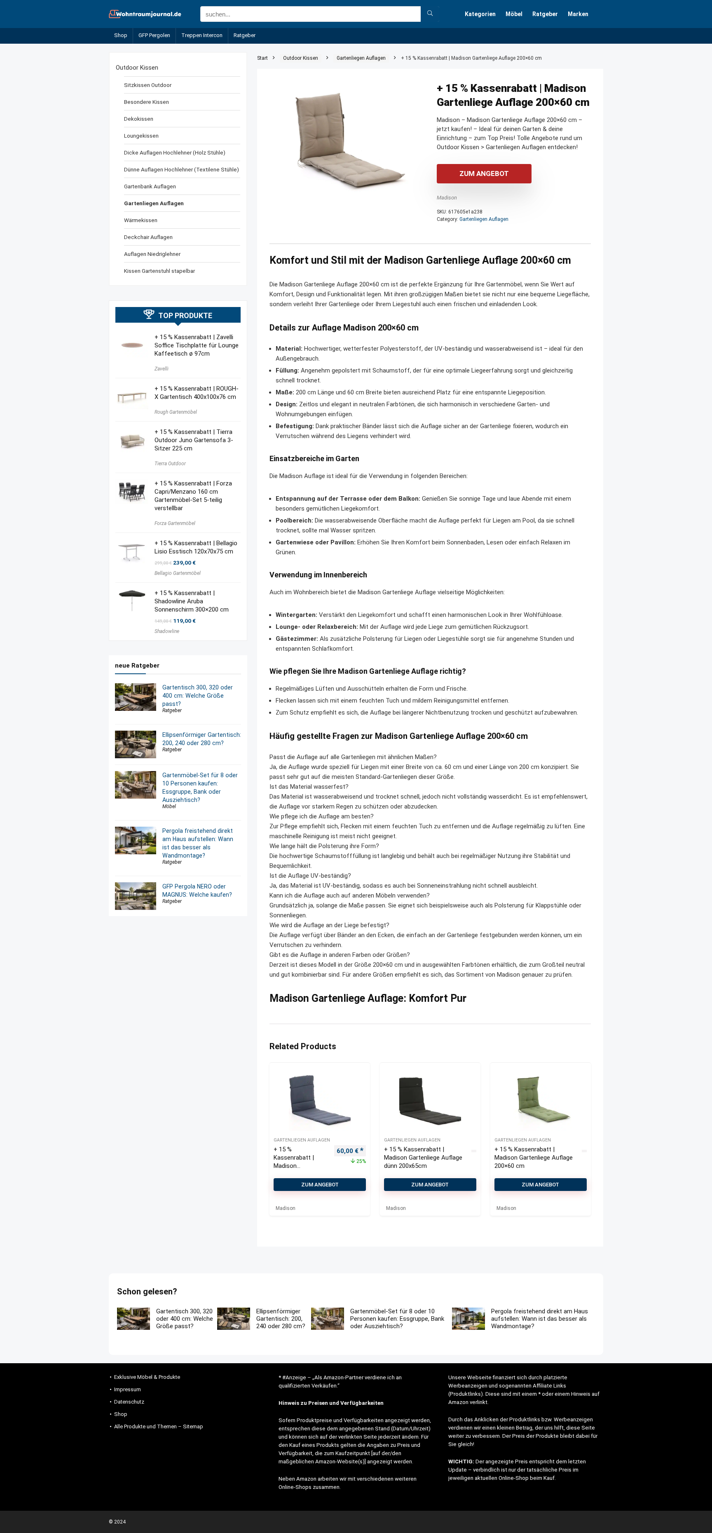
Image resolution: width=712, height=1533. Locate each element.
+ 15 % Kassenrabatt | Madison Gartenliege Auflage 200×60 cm (533, 1158)
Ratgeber (545, 14)
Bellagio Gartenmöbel (178, 573)
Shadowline (167, 631)
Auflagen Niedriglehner (152, 254)
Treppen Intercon (201, 35)
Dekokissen (138, 118)
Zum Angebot (484, 173)
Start (262, 58)
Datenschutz (129, 1402)
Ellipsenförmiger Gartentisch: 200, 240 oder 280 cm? (280, 1319)
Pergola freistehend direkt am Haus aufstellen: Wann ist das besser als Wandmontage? (539, 1319)
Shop (120, 35)
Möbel (514, 14)
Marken (578, 14)
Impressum (127, 1389)
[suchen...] (430, 14)
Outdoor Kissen (300, 58)
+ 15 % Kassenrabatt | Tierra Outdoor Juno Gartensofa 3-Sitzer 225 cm (194, 440)
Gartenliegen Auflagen (361, 58)
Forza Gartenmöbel (175, 523)
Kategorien (480, 14)
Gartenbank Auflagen (150, 186)
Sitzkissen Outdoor (147, 85)
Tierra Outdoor (170, 463)
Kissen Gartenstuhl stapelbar (159, 270)
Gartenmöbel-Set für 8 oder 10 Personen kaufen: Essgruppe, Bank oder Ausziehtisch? (397, 1319)
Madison (447, 198)
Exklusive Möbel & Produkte (147, 1377)
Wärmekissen (140, 220)
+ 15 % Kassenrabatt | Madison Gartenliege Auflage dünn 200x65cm (423, 1158)
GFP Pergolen (154, 35)
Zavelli (162, 369)
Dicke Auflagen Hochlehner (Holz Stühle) (174, 152)
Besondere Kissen (146, 101)
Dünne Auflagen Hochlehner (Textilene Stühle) (181, 169)
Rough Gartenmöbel (176, 412)
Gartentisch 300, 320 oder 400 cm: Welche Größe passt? (197, 695)
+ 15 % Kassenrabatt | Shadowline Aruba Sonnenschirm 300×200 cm (192, 601)
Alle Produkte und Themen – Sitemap (158, 1426)
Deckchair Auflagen (148, 237)
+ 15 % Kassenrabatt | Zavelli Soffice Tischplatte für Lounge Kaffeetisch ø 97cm (197, 345)
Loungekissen (141, 135)
